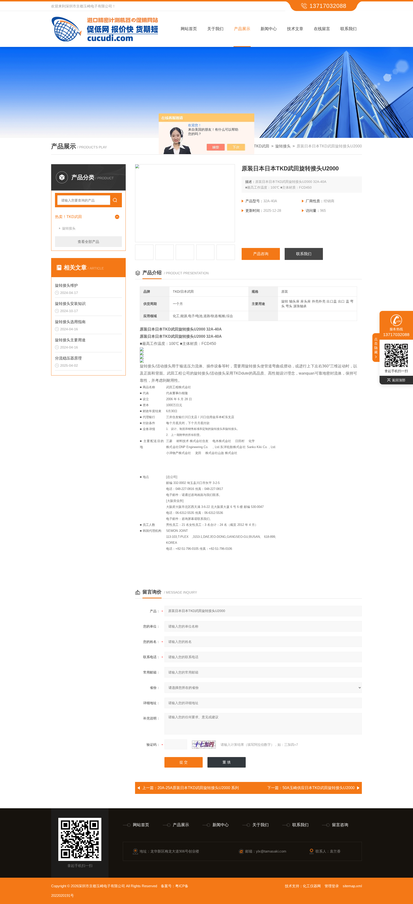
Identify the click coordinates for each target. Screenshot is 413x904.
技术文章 (295, 29)
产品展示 (242, 29)
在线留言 (322, 29)
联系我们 (348, 29)
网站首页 (189, 29)
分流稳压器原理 (68, 358)
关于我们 (215, 29)
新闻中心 (269, 29)
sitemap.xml (352, 886)
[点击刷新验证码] (204, 745)
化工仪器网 (312, 886)
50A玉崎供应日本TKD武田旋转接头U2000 (319, 788)
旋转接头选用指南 (70, 322)
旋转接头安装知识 (70, 304)
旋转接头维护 (66, 285)
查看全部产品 (88, 242)
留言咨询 (340, 825)
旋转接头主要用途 (70, 340)
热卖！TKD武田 (255, 146)
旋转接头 (283, 146)
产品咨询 (260, 254)
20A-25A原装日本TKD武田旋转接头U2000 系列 (198, 788)
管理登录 (332, 886)
